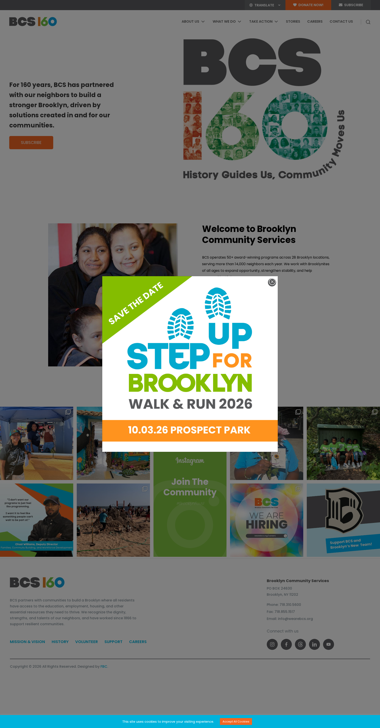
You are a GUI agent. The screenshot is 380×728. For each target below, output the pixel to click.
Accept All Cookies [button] (236, 721)
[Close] (272, 281)
